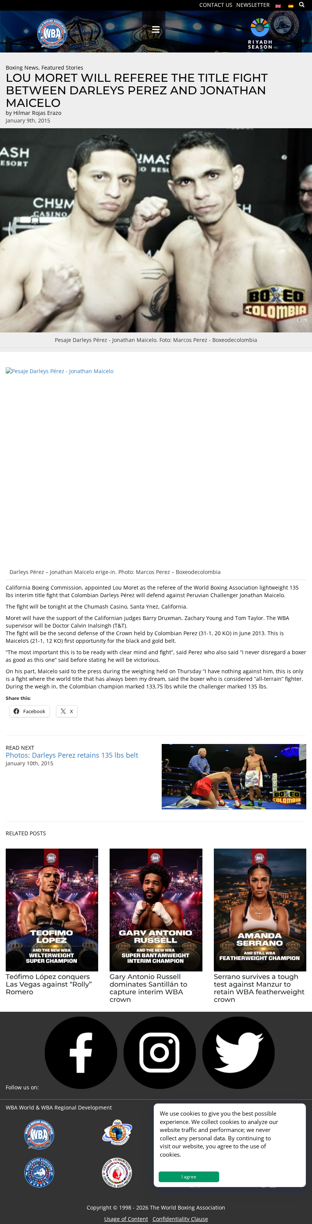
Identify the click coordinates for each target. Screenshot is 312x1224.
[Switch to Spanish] (291, 4)
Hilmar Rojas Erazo (37, 112)
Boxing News (22, 67)
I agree (188, 1176)
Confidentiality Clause (180, 1218)
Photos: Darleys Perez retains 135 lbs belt (72, 755)
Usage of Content (126, 1218)
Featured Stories (62, 67)
